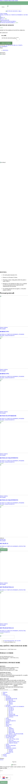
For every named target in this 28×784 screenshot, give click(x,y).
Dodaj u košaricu (6, 43)
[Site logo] (14, 9)
